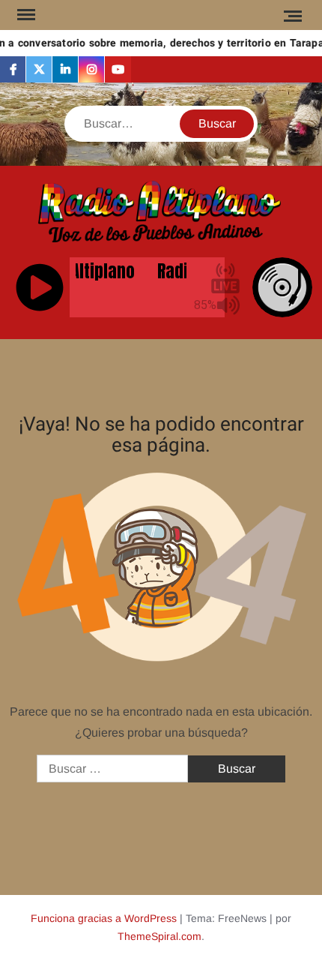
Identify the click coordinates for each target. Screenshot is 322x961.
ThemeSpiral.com (159, 936)
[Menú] (25, 15)
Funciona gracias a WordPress (104, 918)
